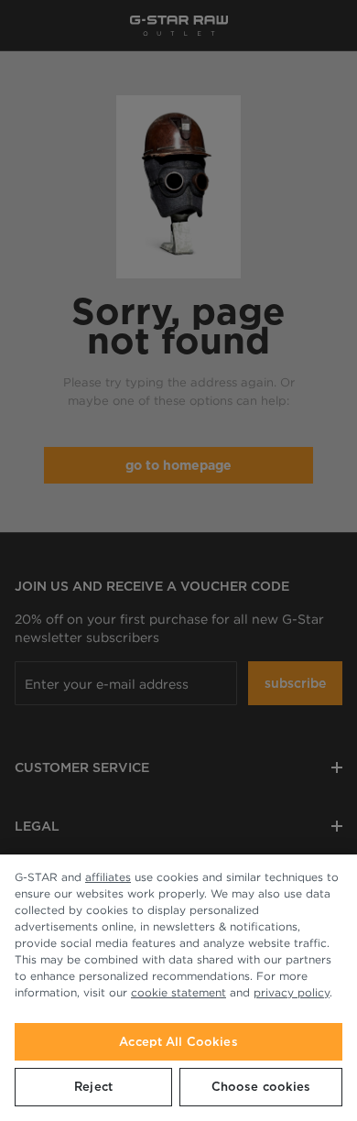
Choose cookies (261, 1087)
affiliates (108, 877)
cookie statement (178, 992)
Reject (93, 1087)
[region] (178, 987)
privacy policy (292, 992)
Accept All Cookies (178, 1042)
